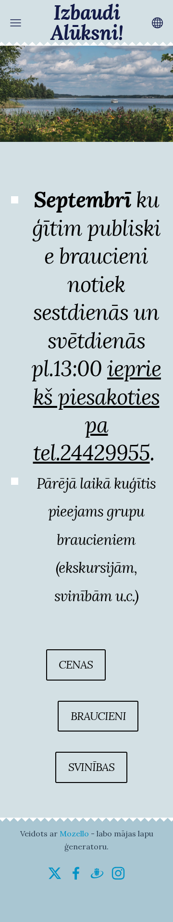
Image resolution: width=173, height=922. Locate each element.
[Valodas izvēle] (157, 23)
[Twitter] (54, 873)
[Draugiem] (97, 873)
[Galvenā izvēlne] (15, 23)
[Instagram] (118, 873)
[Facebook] (76, 873)
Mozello (74, 833)
